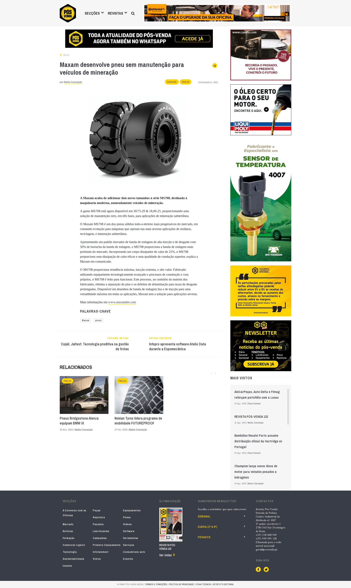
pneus (98, 320)
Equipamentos (132, 510)
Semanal (204, 516)
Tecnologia (70, 552)
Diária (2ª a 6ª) (207, 527)
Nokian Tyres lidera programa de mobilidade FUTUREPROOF (138, 421)
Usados (67, 565)
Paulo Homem (254, 403)
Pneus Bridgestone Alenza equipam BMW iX (79, 421)
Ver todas (165, 555)
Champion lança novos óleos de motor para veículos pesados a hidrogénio (255, 472)
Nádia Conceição (73, 82)
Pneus (185, 82)
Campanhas (100, 538)
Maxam (85, 320)
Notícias (68, 531)
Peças (97, 510)
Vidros (97, 559)
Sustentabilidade (73, 559)
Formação (69, 538)
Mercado (68, 524)
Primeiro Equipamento (107, 545)
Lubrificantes (101, 531)
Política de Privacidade (181, 584)
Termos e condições (156, 584)
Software (128, 531)
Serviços (128, 545)
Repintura (99, 517)
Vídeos (127, 524)
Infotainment (100, 552)
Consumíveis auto (134, 552)
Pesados (172, 82)
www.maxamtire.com (122, 302)
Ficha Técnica (203, 584)
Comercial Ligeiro (74, 545)
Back (66, 55)
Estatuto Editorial (223, 584)
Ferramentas (130, 538)
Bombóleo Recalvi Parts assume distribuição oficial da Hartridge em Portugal (258, 441)
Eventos (128, 559)
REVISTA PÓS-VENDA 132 (251, 416)
